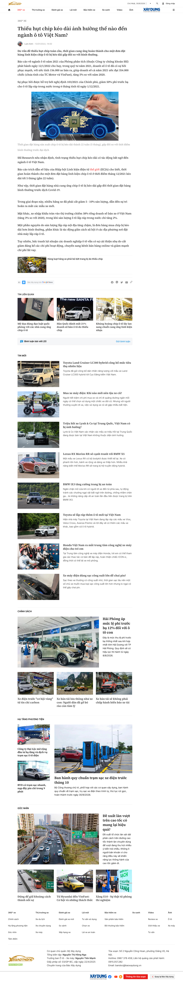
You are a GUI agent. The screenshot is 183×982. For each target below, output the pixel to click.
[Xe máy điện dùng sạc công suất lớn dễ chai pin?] (38, 587)
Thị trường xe (38, 10)
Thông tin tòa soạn (135, 976)
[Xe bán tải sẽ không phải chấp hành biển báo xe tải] (114, 683)
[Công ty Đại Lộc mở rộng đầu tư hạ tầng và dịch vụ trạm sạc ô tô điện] (34, 735)
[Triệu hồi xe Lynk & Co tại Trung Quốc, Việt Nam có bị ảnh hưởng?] (38, 435)
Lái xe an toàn (88, 932)
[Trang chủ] (9, 10)
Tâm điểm (12, 939)
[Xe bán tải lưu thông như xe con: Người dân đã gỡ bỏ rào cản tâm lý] (75, 683)
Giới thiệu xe (154, 925)
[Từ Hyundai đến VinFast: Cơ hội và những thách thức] (75, 881)
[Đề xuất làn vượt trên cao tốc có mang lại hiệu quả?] (58, 839)
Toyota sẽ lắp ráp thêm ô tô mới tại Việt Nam (92, 515)
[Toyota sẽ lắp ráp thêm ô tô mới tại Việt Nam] (38, 526)
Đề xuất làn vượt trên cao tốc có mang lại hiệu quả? (116, 823)
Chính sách (25, 611)
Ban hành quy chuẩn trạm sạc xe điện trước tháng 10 (90, 780)
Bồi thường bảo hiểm (114, 925)
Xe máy (38, 932)
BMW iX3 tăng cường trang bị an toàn (87, 484)
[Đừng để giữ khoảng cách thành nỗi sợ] (36, 881)
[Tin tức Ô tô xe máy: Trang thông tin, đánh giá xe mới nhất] (15, 3)
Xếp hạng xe (65, 932)
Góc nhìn (23, 808)
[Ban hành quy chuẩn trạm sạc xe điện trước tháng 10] (93, 749)
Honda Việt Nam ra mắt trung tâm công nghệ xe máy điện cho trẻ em (97, 547)
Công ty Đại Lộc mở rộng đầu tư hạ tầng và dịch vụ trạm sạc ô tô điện (32, 752)
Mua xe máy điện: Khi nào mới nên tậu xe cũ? (92, 393)
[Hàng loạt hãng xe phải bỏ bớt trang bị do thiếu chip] (32, 265)
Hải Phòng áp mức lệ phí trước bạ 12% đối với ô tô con (116, 626)
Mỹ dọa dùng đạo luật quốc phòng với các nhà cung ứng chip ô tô (34, 327)
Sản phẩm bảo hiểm (114, 919)
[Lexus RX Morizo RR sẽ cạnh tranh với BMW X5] (38, 465)
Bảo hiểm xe (89, 10)
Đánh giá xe (57, 10)
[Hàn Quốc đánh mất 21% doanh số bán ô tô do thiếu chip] (75, 309)
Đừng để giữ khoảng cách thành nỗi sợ (34, 898)
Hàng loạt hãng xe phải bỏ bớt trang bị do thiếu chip (75, 258)
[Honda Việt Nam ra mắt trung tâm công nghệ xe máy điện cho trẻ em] (38, 556)
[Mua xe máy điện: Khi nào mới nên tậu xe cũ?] (38, 404)
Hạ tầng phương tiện (31, 719)
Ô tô (170, 919)
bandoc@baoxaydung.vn (128, 965)
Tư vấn (151, 932)
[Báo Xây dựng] (151, 10)
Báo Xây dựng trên (35, 282)
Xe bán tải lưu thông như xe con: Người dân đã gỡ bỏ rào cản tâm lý (75, 702)
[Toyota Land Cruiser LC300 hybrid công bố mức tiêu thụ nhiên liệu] (38, 374)
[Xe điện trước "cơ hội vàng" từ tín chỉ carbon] (36, 683)
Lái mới (73, 10)
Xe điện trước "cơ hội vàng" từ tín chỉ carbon (35, 700)
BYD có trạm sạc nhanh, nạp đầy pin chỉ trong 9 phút (32, 788)
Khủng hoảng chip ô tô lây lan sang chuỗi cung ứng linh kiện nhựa (114, 327)
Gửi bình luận (123, 341)
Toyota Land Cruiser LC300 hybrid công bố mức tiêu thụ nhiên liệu (97, 364)
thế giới (95, 169)
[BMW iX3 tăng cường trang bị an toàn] (38, 496)
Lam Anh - (29, 44)
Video (119, 10)
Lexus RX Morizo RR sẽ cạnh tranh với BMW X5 (94, 454)
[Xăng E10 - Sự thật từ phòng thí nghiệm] (114, 881)
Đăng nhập (170, 3)
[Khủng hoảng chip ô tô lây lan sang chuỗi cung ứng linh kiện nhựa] (114, 309)
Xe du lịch (40, 919)
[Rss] (120, 977)
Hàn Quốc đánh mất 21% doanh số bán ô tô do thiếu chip (72, 327)
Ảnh (131, 10)
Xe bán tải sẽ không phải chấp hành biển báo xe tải (112, 700)
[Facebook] (110, 977)
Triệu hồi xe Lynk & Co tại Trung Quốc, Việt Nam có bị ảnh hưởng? (96, 425)
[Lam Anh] (20, 43)
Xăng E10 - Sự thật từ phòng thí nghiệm (114, 898)
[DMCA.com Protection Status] (15, 964)
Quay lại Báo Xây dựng (164, 977)
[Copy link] (131, 282)
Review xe (153, 919)
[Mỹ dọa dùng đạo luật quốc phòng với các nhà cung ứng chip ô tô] (36, 309)
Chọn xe (86, 925)
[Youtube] (116, 977)
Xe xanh (106, 10)
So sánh (62, 925)
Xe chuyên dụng (43, 925)
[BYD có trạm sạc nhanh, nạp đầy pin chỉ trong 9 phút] (34, 771)
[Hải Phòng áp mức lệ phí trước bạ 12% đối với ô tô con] (58, 642)
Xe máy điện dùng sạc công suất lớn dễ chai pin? (94, 575)
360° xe (21, 10)
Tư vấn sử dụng (89, 919)
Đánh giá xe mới (66, 919)
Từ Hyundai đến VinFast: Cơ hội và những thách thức (75, 898)
